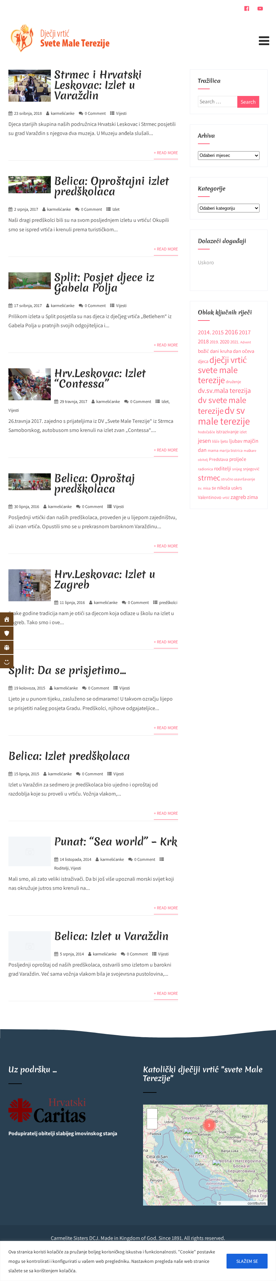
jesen (204, 440)
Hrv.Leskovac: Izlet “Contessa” (100, 378)
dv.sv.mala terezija (224, 390)
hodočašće (206, 431)
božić (203, 350)
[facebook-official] (246, 8)
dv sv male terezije (224, 415)
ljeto (224, 441)
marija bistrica (231, 450)
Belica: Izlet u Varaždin (111, 936)
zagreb (238, 497)
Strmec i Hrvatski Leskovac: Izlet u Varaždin (98, 85)
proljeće (237, 459)
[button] (219, 1166)
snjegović (251, 469)
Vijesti (121, 113)
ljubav (235, 440)
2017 (245, 332)
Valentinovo (209, 497)
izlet (243, 431)
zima (252, 497)
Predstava (218, 459)
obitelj (203, 459)
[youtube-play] (260, 8)
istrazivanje (227, 432)
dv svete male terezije (222, 405)
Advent (245, 342)
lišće (215, 441)
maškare (250, 450)
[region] (138, 1261)
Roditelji (61, 868)
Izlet (115, 209)
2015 (218, 332)
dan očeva (243, 351)
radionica (205, 468)
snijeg (237, 468)
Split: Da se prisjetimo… (67, 670)
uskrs (236, 487)
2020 (224, 341)
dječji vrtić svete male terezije (222, 370)
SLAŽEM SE (247, 1261)
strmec (209, 477)
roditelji (222, 468)
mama (213, 450)
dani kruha (221, 351)
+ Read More (166, 153)
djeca (203, 361)
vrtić (226, 497)
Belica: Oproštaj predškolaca (94, 483)
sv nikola (221, 487)
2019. (214, 342)
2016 (231, 331)
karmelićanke (62, 113)
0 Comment (95, 113)
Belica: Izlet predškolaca (69, 756)
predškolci (168, 602)
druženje (233, 381)
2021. (234, 342)
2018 (203, 341)
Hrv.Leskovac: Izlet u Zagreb (104, 579)
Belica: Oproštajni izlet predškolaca (111, 186)
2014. (204, 332)
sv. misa (204, 488)
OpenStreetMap (234, 1203)
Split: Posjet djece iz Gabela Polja (104, 282)
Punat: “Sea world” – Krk (115, 841)
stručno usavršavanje (238, 478)
